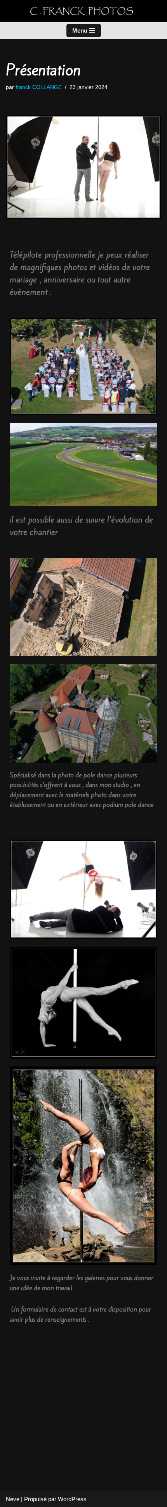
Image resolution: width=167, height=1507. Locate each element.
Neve (12, 1499)
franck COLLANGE (39, 87)
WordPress (72, 1499)
